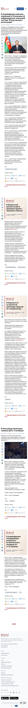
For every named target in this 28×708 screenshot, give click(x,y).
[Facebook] (5, 692)
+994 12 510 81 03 (4, 645)
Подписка (3, 672)
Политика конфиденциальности (8, 681)
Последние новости (5, 653)
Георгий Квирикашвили (11, 267)
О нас (2, 660)
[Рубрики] (25, 9)
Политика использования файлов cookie (9, 685)
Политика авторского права (7, 683)
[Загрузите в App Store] (5, 698)
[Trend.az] (5, 9)
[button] (2, 38)
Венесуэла (8, 399)
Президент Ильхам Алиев (11, 169)
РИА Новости (13, 229)
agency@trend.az (4, 646)
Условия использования (6, 679)
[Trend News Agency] (4, 635)
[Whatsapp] (2, 692)
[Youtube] (11, 692)
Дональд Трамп (21, 267)
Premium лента (4, 655)
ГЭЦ (20, 592)
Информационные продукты (7, 674)
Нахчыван (12, 500)
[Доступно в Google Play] (14, 698)
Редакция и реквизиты (6, 662)
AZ (14, 705)
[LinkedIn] (16, 692)
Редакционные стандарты (6, 666)
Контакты (3, 664)
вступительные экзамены (11, 592)
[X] (8, 692)
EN (11, 705)
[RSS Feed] (19, 692)
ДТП (6, 500)
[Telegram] (14, 692)
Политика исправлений (6, 667)
